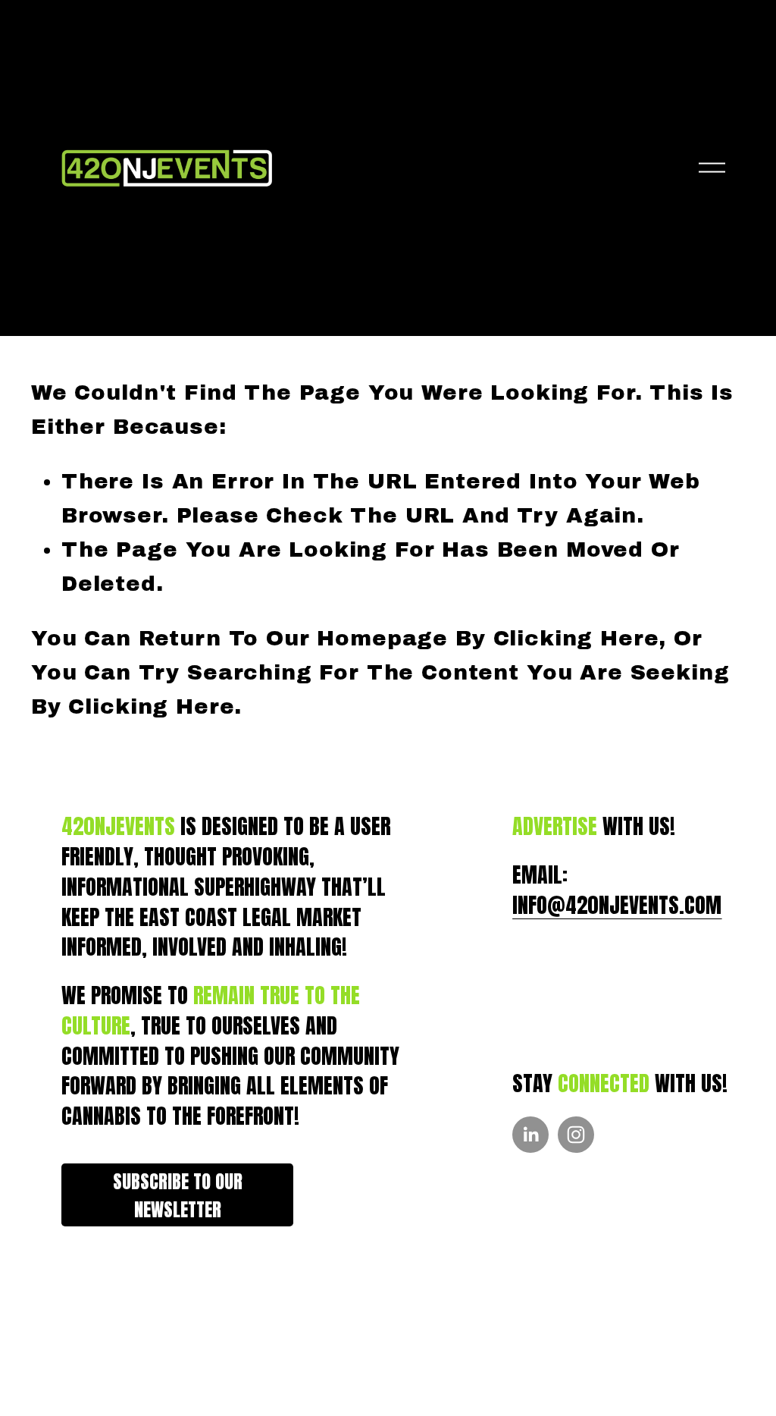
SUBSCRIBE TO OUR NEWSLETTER (177, 1195)
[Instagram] (576, 1134)
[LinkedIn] (530, 1134)
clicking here (576, 638)
